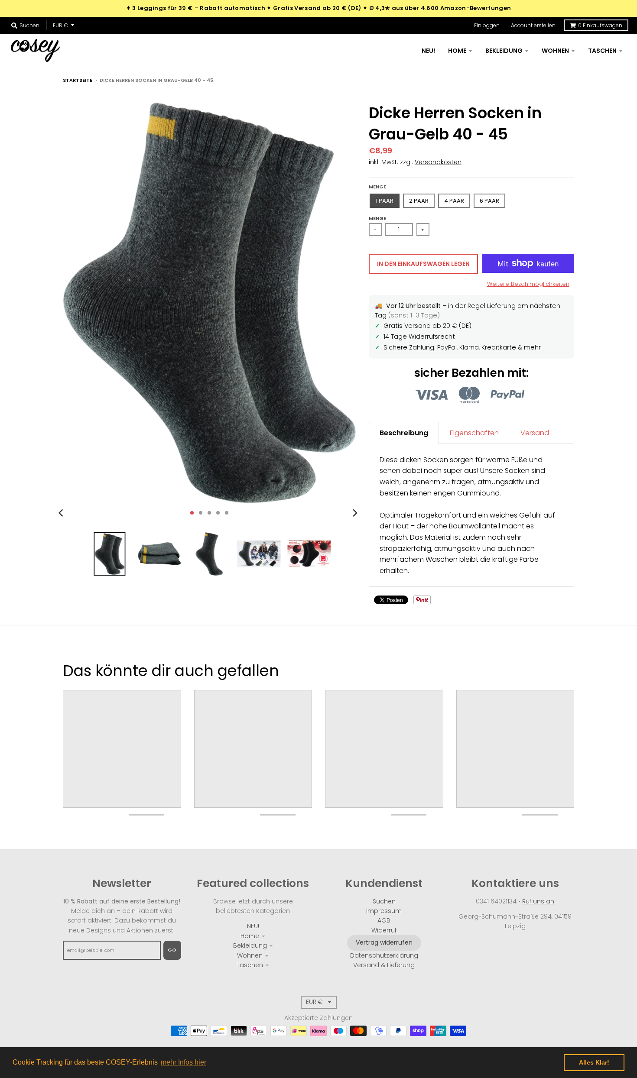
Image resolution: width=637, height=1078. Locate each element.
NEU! (253, 926)
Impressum (384, 910)
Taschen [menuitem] (602, 50)
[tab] (404, 433)
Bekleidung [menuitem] (504, 50)
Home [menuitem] (457, 50)
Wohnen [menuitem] (555, 50)
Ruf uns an (538, 901)
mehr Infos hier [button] (183, 1062)
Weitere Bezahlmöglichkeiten (528, 284)
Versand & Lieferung (384, 965)
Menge (377, 186)
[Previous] (62, 512)
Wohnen (250, 955)
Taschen (250, 965)
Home (249, 936)
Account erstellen (533, 25)
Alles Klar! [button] (594, 1062)
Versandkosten (438, 162)
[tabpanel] (471, 515)
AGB (383, 920)
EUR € (60, 25)
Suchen (384, 901)
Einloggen (487, 25)
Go (172, 949)
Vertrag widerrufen (384, 942)
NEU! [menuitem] (428, 50)
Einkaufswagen (600, 25)
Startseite (77, 80)
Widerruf (383, 930)
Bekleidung (250, 945)
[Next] (354, 512)
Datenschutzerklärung (384, 955)
